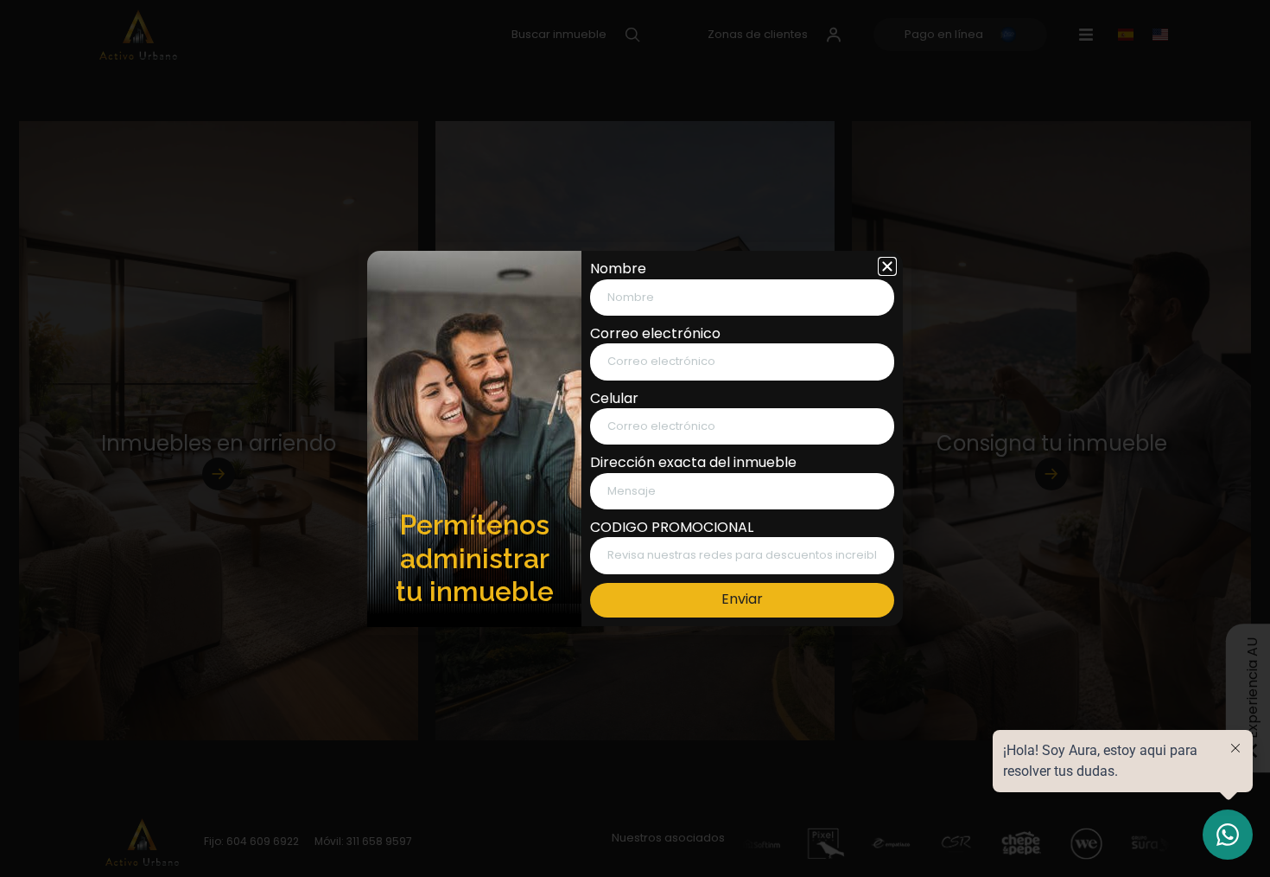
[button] (887, 266)
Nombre (618, 268)
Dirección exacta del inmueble (693, 462)
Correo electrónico (655, 333)
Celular (614, 398)
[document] (635, 438)
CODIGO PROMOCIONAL (671, 527)
